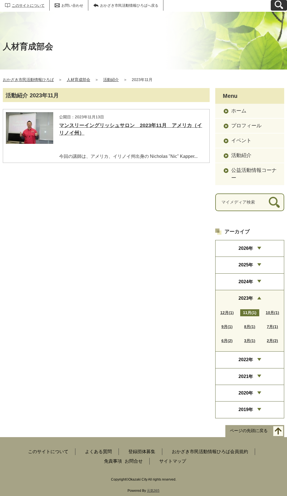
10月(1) (272, 312)
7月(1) (272, 326)
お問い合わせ (72, 5)
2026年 (246, 248)
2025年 (246, 264)
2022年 (246, 359)
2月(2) (272, 340)
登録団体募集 (141, 451)
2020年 (246, 393)
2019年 (246, 409)
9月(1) (227, 326)
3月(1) (249, 340)
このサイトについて (28, 5)
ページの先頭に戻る (249, 430)
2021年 (246, 376)
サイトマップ (172, 461)
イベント (241, 140)
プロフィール (246, 125)
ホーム (238, 111)
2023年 (246, 298)
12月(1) (227, 312)
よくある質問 (98, 451)
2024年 (246, 281)
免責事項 (113, 461)
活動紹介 (111, 79)
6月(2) (227, 340)
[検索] (274, 202)
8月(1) (249, 326)
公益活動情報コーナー (254, 174)
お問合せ (134, 461)
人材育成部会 (78, 79)
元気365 (153, 491)
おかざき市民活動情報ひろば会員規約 (210, 451)
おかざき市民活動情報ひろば (28, 79)
